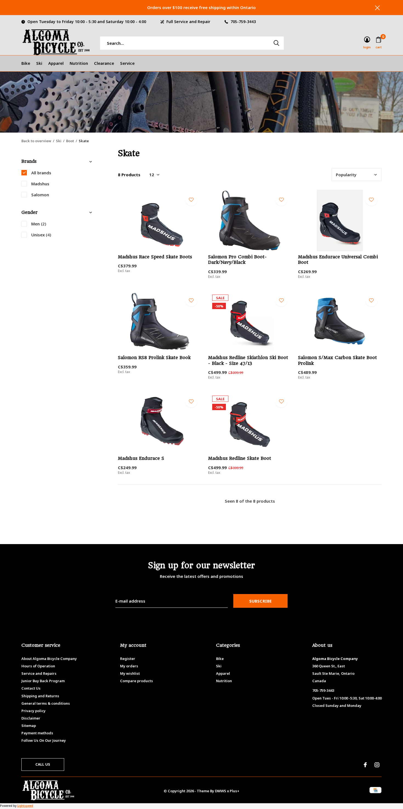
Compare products (136, 680)
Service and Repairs (38, 673)
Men (38, 223)
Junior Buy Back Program (43, 680)
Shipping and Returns (40, 695)
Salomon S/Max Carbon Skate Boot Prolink (337, 360)
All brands (41, 172)
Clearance (104, 63)
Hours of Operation (38, 666)
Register (127, 658)
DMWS (220, 790)
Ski (39, 63)
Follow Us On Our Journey (43, 740)
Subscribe (260, 601)
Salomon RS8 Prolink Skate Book (154, 357)
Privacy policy (33, 710)
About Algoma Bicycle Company (49, 658)
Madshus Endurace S (141, 458)
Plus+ (234, 790)
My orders (129, 666)
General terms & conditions (45, 703)
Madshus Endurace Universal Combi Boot (338, 259)
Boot (70, 140)
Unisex (41, 234)
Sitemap (28, 725)
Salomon (40, 194)
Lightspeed (25, 806)
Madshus (40, 183)
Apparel (56, 63)
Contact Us (31, 688)
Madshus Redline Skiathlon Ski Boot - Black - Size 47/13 (248, 360)
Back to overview (36, 140)
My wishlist (130, 673)
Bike (25, 63)
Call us (42, 764)
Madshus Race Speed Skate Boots (155, 256)
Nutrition (79, 63)
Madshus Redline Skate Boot (239, 458)
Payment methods (37, 732)
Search (276, 43)
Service (127, 63)
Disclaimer (30, 718)
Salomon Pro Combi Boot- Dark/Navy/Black (237, 259)
